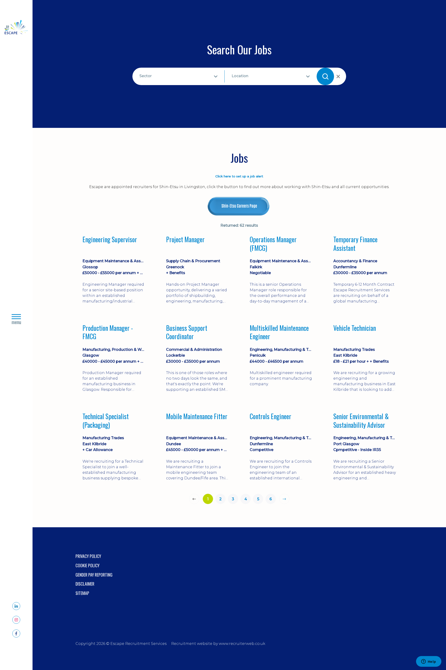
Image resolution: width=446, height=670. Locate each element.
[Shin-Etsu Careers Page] (239, 206)
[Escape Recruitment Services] (16, 28)
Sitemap (82, 593)
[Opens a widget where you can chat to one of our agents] (428, 662)
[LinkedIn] (16, 606)
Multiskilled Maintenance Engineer (279, 332)
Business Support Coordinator (186, 332)
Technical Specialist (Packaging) (105, 420)
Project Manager (185, 239)
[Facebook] (16, 633)
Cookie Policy (87, 565)
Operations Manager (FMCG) (273, 243)
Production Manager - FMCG (107, 332)
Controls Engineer (270, 416)
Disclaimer (84, 584)
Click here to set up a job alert (239, 176)
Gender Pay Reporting (93, 575)
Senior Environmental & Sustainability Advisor (361, 420)
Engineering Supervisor (109, 239)
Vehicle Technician (354, 328)
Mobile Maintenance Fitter (196, 416)
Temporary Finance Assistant (355, 243)
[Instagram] (16, 620)
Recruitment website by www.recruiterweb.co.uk (218, 643)
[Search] (325, 76)
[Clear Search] (337, 76)
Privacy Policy (88, 556)
